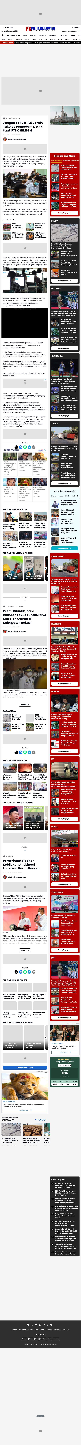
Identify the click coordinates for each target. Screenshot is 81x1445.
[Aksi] (55, 924)
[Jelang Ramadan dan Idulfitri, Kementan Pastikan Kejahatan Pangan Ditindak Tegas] (10, 1115)
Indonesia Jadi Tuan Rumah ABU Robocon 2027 (40, 544)
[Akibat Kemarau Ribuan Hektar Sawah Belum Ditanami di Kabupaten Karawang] (32, 1239)
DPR (40, 39)
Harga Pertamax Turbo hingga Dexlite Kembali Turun (65, 1216)
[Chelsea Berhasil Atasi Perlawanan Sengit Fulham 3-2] (55, 408)
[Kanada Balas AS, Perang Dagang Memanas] (55, 868)
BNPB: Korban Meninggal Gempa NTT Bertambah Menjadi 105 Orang (68, 195)
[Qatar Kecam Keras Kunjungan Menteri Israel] (55, 877)
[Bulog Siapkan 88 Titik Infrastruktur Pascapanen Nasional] (40, 1097)
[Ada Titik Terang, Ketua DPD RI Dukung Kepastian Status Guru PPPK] (25, 535)
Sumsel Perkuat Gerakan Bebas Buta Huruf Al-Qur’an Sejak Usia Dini (68, 512)
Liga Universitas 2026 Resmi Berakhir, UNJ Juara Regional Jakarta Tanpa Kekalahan (18, 226)
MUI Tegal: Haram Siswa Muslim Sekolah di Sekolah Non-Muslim (66, 1193)
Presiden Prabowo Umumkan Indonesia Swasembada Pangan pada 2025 (34, 1155)
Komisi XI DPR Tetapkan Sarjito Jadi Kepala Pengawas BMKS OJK (68, 675)
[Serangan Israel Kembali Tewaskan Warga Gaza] (55, 532)
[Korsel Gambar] (65, 115)
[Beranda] (4, 118)
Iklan (64, 1330)
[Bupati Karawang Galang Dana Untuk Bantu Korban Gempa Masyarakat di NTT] (13, 872)
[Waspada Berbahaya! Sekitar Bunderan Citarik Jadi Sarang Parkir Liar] (10, 821)
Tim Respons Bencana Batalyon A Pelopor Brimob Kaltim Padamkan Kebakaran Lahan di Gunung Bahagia (69, 734)
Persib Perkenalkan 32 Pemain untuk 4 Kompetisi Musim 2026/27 (69, 389)
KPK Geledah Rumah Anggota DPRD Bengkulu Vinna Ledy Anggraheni (69, 811)
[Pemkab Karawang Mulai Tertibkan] (55, 933)
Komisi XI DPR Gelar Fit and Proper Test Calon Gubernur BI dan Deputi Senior (69, 340)
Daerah (33, 35)
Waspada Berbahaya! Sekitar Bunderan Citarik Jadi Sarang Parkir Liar (9, 831)
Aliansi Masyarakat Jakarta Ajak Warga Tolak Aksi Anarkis (69, 1009)
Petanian (63, 35)
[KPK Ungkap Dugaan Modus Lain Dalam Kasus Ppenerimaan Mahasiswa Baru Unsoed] (25, 516)
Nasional (19, 39)
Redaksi (14, 1330)
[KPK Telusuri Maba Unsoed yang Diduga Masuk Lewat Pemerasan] (30, 236)
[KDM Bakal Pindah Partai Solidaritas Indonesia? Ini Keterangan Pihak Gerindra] (55, 609)
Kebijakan (49, 1330)
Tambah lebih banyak (25, 1177)
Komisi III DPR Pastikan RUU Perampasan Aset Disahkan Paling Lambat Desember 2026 (68, 1000)
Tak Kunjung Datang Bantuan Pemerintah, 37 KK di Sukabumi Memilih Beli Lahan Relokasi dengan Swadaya (40, 726)
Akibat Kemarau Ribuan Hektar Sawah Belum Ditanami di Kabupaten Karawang (32, 1250)
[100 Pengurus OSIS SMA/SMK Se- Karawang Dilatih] (7, 236)
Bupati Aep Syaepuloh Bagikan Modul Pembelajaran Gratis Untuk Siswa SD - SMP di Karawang (69, 272)
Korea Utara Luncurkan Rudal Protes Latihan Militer (68, 942)
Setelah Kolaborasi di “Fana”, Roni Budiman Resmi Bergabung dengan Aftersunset (69, 177)
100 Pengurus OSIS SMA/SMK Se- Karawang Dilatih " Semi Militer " (18, 235)
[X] (16, 447)
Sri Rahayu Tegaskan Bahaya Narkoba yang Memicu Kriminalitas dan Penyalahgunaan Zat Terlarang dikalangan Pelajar (10, 546)
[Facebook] (20, 447)
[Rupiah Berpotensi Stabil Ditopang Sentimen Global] (55, 667)
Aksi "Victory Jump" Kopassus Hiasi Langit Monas (69, 923)
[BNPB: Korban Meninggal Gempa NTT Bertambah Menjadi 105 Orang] (55, 196)
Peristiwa (42, 35)
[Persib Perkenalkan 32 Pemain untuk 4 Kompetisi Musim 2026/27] (55, 390)
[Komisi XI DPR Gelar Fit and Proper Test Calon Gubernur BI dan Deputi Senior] (55, 341)
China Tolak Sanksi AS (66, 43)
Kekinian (42, 1339)
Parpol (34, 39)
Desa (25, 35)
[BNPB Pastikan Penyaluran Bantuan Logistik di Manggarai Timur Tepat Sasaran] (30, 718)
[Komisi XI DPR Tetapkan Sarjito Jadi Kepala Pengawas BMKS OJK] (55, 676)
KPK (46, 39)
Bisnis (60, 39)
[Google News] (36, 1324)
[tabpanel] (65, 115)
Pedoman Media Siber (25, 1330)
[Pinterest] (51, 1324)
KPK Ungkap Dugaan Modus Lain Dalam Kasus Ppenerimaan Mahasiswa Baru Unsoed (25, 526)
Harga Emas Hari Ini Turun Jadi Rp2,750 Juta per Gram (69, 657)
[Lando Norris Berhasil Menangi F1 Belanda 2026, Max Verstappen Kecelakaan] (55, 399)
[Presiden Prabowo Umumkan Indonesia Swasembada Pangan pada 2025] (34, 1147)
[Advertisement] (40, 59)
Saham (67, 39)
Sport (49, 1339)
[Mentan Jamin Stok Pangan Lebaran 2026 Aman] (10, 1097)
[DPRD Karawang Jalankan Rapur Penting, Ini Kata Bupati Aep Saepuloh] (34, 872)
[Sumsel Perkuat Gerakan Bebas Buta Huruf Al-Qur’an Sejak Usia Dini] (55, 513)
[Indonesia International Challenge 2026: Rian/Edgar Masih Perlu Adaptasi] (64, 368)
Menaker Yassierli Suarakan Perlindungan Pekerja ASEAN (68, 540)
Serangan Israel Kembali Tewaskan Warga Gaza (69, 531)
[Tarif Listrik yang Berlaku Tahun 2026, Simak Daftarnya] (13, 568)
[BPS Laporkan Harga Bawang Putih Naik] (25, 1115)
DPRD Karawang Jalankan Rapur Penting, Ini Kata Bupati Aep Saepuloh (33, 880)
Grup (39, 1344)
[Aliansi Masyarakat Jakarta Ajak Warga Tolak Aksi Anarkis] (55, 1010)
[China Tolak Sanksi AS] (55, 858)
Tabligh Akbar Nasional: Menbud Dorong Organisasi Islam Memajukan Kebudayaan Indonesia (40, 226)
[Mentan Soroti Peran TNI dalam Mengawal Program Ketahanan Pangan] (40, 1115)
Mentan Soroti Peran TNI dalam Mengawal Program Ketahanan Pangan (39, 1125)
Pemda (72, 35)
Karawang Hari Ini (13, 35)
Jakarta (10, 39)
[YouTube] (43, 1324)
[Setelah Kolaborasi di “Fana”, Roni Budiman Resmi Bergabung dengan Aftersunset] (55, 178)
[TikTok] (47, 1324)
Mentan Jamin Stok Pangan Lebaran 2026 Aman (9, 1107)
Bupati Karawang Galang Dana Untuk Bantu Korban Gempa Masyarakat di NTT (12, 880)
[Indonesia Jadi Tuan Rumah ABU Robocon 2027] (40, 535)
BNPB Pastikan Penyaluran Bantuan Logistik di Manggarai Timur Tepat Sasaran (40, 717)
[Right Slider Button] (79, 35)
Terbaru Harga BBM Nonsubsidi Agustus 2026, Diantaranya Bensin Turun (66, 1246)
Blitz (36, 1339)
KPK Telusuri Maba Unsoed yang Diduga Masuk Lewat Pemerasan (40, 235)
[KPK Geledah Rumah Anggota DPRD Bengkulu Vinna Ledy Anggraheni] (55, 811)
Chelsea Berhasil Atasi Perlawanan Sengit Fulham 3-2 (68, 408)
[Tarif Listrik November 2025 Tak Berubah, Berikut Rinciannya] (34, 568)
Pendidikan (53, 35)
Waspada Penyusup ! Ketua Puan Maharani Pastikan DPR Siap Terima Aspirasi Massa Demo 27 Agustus (69, 186)
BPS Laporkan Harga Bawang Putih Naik (24, 1125)
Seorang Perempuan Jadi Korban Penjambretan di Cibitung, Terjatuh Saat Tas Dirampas (39, 849)
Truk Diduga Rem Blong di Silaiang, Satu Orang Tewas (68, 475)
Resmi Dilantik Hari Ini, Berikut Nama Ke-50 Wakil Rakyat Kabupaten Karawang (66, 1231)
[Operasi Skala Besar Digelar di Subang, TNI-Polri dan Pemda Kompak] (40, 821)
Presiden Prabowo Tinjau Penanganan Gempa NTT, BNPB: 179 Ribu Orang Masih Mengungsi (69, 205)
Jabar (3, 39)
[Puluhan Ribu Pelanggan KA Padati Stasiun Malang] (55, 467)
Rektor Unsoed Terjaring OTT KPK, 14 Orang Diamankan (9, 527)
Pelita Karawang (50, 1344)
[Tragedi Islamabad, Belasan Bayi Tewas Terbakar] (64, 838)
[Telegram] (29, 447)
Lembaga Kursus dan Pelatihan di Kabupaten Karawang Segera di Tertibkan (65, 1185)
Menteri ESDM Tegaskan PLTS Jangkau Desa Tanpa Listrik (67, 521)
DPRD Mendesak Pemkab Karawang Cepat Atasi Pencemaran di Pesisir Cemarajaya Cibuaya (17, 717)
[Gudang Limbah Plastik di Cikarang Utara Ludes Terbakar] (25, 821)
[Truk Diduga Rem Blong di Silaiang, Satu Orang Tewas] (55, 476)
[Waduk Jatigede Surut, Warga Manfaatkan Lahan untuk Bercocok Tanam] (10, 840)
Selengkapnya (40, 1230)
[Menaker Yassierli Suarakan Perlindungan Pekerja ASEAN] (55, 541)
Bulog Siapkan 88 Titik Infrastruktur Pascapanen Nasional (39, 1107)
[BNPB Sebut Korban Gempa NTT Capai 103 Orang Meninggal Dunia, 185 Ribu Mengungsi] (55, 744)
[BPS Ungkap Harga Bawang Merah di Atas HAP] (25, 1097)
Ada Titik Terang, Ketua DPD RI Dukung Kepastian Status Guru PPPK (25, 544)
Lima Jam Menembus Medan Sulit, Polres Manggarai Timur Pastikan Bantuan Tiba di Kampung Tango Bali (68, 456)
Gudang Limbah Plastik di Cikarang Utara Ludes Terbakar (25, 831)
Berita (31, 1339)
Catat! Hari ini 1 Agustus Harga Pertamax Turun (65, 1253)
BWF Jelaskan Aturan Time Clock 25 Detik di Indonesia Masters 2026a (66, 1208)
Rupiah (75, 39)
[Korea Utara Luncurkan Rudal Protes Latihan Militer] (55, 943)
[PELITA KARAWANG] (40, 28)
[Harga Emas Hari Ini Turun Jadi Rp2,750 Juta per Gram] (55, 658)
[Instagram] (40, 1324)
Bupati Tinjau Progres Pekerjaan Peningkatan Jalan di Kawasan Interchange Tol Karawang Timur (18, 726)
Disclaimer (57, 1330)
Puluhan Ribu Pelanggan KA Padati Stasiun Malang (67, 466)
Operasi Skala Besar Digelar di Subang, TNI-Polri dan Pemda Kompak (40, 831)
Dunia (27, 39)
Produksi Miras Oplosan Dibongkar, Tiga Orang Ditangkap (24, 849)
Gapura (24, 1339)
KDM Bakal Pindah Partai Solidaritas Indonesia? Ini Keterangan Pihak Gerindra (68, 608)
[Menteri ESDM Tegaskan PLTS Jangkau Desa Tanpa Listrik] (55, 522)
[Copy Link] (33, 447)
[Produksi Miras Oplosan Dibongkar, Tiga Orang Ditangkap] (25, 840)
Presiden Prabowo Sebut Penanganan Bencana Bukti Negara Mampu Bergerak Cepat (69, 503)
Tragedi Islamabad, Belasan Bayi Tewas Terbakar (63, 851)
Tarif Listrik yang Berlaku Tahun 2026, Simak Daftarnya (11, 576)
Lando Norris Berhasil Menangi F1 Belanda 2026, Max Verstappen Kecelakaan (69, 398)
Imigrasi (52, 39)
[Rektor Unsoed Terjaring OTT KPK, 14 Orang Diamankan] (10, 517)
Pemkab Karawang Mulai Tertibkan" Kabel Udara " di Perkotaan (69, 932)
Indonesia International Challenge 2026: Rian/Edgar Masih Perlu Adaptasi (63, 381)
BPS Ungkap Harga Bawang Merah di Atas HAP (24, 1107)
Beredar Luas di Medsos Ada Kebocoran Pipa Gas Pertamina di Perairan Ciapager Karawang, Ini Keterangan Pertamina (65, 1239)
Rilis (68, 1330)
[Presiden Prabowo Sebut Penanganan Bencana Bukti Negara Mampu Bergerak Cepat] (55, 504)
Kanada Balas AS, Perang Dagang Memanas (68, 867)
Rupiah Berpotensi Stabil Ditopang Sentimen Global (68, 666)
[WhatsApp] (25, 447)
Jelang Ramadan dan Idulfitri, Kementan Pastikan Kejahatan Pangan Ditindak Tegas (9, 1125)
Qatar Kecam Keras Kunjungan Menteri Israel (69, 876)
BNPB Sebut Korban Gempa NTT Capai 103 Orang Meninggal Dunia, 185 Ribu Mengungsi (69, 743)
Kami (36, 1330)
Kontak (42, 1330)
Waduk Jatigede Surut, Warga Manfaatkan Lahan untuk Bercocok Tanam (9, 849)
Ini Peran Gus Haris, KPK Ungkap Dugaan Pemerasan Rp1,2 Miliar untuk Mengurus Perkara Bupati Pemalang (65, 1223)
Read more (25, 705)
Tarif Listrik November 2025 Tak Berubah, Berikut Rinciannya (34, 576)
